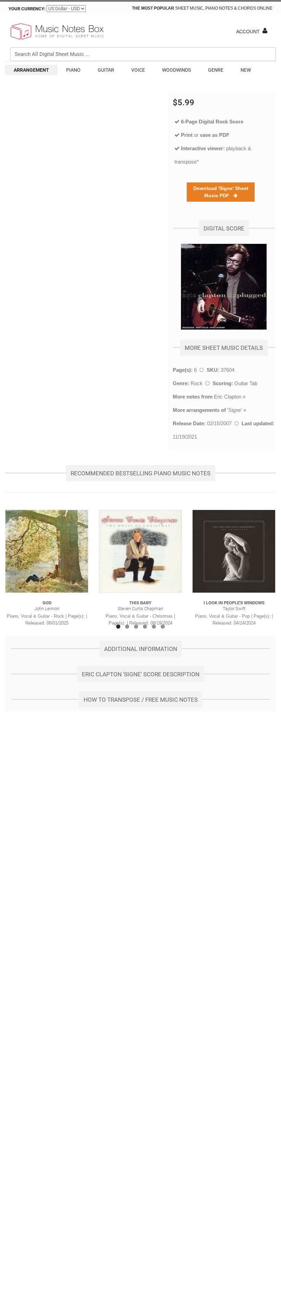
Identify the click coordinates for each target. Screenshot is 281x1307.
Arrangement (31, 70)
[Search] (269, 22)
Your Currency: (27, 8)
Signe (234, 410)
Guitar (106, 70)
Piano (73, 70)
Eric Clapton (227, 397)
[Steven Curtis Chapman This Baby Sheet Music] (140, 551)
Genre (215, 70)
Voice (138, 70)
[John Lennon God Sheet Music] (46, 551)
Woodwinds (176, 70)
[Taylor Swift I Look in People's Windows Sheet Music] (234, 551)
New (246, 70)
